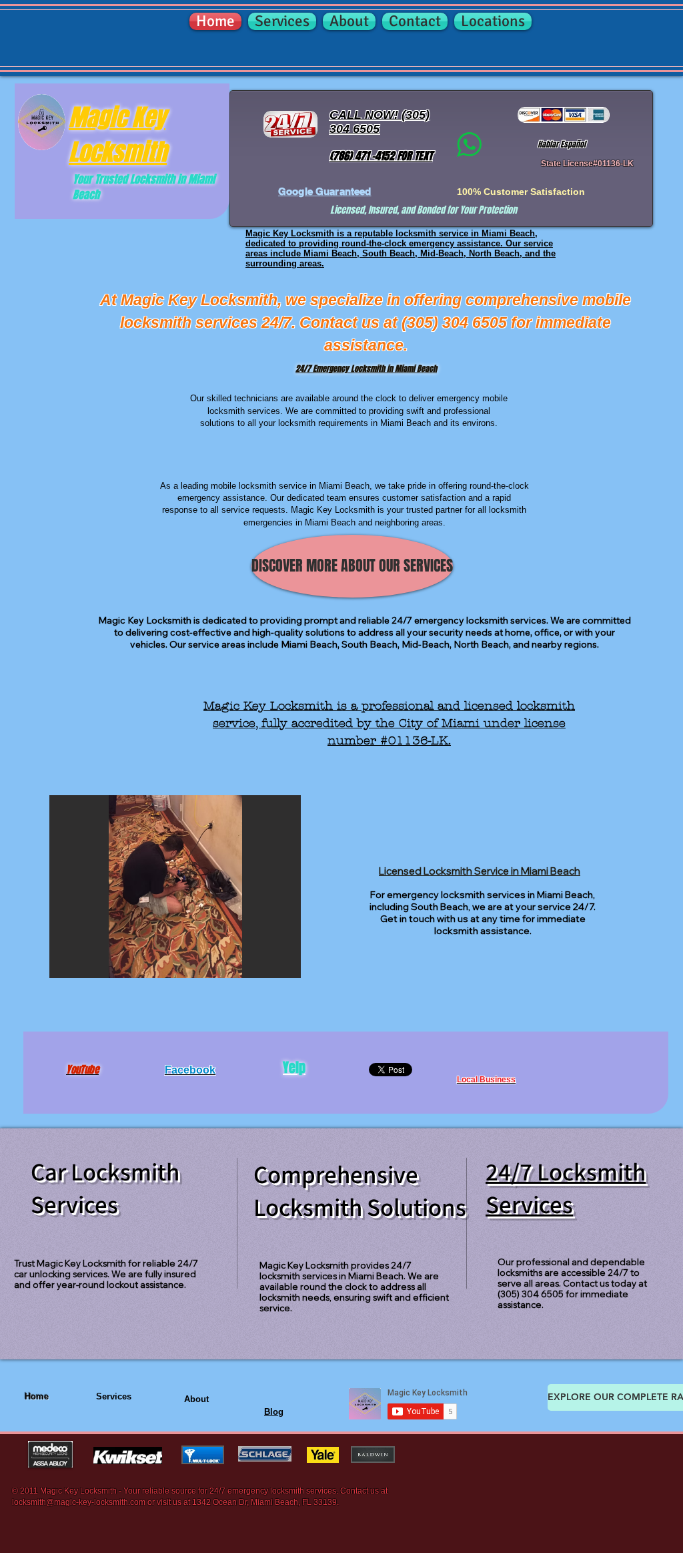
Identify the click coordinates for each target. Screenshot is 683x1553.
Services (113, 1396)
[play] (263, 966)
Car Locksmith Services (105, 1188)
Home (37, 1396)
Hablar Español (562, 144)
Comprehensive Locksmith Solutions (359, 1190)
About (196, 1399)
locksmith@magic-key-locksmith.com (78, 1502)
